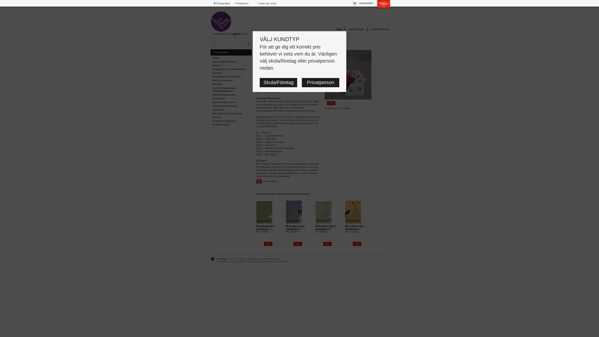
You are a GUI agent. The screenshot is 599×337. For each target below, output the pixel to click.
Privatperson (320, 82)
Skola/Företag (278, 82)
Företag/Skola (223, 3)
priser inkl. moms (267, 3)
